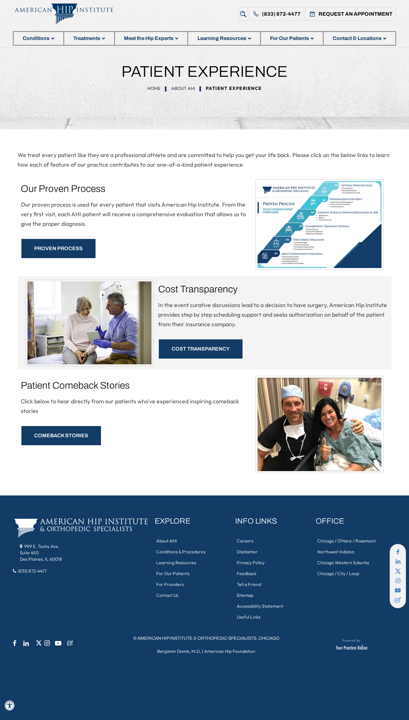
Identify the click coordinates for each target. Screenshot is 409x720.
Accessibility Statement (260, 606)
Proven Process (58, 248)
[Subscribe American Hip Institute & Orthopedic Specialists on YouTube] (398, 590)
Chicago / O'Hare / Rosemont (346, 541)
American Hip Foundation (229, 651)
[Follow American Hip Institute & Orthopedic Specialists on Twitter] (398, 571)
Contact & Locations (357, 38)
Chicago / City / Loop (338, 573)
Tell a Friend (249, 584)
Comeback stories (61, 435)
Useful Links (248, 617)
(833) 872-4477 (281, 14)
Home (153, 88)
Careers (245, 541)
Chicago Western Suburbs (343, 563)
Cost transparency (201, 349)
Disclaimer (247, 552)
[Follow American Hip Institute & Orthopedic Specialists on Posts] (398, 600)
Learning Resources (221, 38)
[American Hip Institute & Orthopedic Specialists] (68, 14)
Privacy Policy (251, 563)
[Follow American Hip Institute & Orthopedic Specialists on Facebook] (398, 552)
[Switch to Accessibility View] (10, 706)
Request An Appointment (355, 14)
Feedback (247, 573)
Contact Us (167, 595)
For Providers (170, 584)
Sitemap (245, 595)
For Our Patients (289, 38)
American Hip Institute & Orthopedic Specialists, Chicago (208, 638)
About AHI (183, 88)
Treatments (86, 38)
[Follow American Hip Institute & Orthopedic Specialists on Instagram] (398, 581)
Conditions (36, 38)
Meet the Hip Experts (149, 38)
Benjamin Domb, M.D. (179, 651)
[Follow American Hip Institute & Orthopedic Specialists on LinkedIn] (398, 561)
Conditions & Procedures (180, 552)
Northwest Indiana (335, 552)
